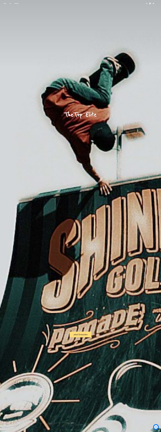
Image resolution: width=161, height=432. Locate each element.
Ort (10, 3)
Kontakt (16, 3)
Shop (5, 3)
